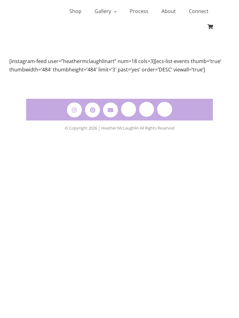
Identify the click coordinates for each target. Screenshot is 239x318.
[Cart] (210, 27)
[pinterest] (92, 109)
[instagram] (74, 109)
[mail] (110, 109)
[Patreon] (164, 109)
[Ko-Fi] (146, 109)
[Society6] (128, 109)
